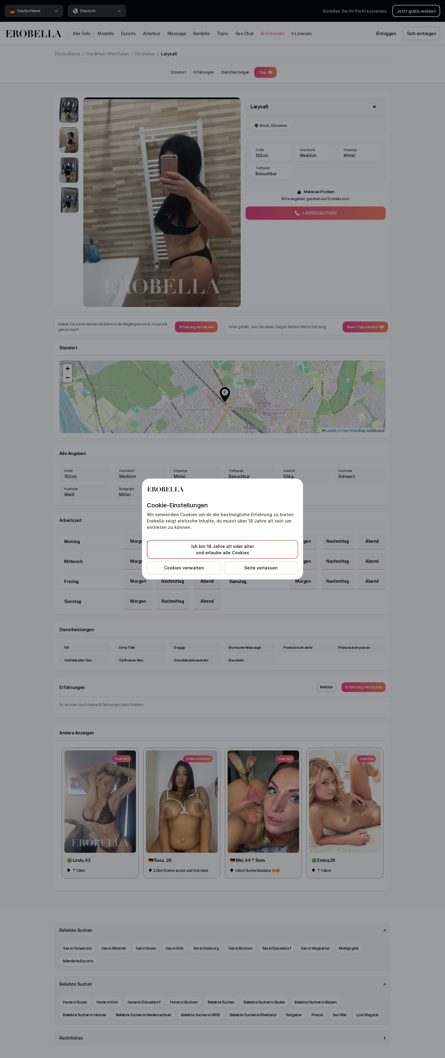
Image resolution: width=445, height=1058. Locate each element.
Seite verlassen (261, 567)
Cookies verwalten (184, 567)
